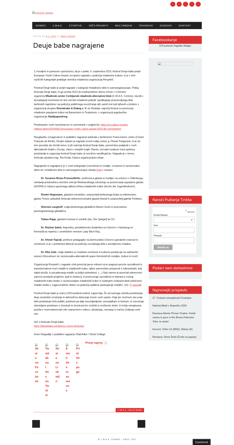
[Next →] (141, 424)
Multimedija (123, 25)
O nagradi (135, 284)
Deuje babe (135, 410)
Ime (156, 225)
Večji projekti (98, 25)
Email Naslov (173, 215)
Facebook (172, 4)
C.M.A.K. (57, 25)
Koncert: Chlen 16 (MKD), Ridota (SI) (172, 329)
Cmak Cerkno (67, 36)
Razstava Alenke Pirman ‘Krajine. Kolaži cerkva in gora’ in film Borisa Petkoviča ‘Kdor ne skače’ (173, 317)
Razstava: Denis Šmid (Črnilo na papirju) (174, 336)
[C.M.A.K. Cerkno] (42, 12)
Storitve (75, 25)
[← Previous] (36, 424)
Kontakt (184, 25)
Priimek (158, 235)
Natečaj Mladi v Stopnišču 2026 (169, 305)
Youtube (179, 4)
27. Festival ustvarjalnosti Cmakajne (172, 297)
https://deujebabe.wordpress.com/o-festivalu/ (59, 326)
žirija (98, 169)
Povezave (146, 25)
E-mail (192, 4)
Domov (41, 25)
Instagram (185, 4)
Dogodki (166, 25)
